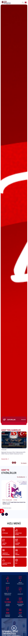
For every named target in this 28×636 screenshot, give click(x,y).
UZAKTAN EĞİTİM (4, 544)
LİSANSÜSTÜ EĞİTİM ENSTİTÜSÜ (6, 564)
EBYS (16, 563)
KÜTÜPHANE (5, 533)
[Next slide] (15, 463)
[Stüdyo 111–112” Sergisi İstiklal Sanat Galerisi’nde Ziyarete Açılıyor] (14, 488)
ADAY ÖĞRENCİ (17, 554)
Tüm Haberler (24, 463)
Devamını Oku (4, 459)
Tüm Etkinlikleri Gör (21, 477)
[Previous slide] (13, 463)
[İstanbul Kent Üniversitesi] (6, 2)
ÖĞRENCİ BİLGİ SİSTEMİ (18, 534)
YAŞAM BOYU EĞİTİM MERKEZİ (5, 554)
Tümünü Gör (23, 419)
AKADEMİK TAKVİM (17, 544)
